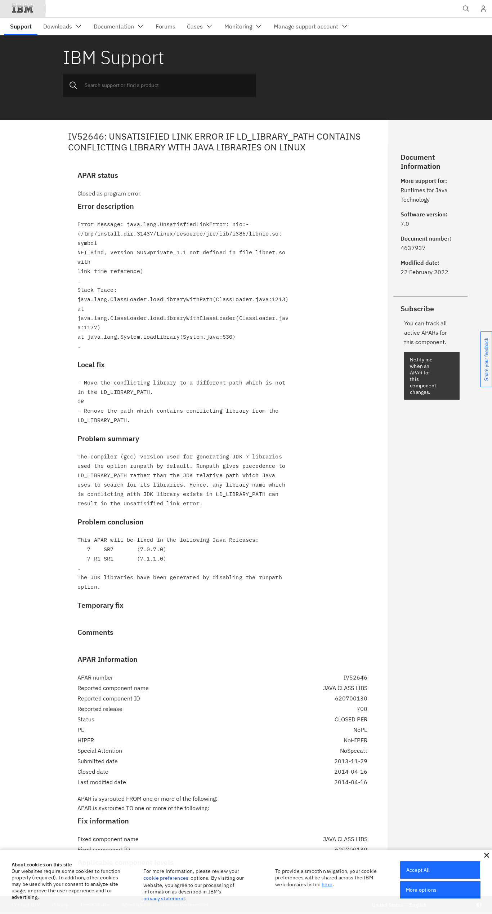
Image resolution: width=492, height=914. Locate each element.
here (327, 884)
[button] (486, 855)
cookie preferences (165, 878)
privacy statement (164, 898)
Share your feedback (486, 359)
